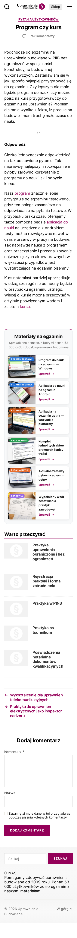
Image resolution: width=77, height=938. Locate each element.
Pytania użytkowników (38, 19)
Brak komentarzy (41, 36)
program (22, 193)
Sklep (55, 6)
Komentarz (14, 752)
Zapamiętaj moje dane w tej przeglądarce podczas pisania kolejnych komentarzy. (40, 816)
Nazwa (9, 793)
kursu (25, 306)
